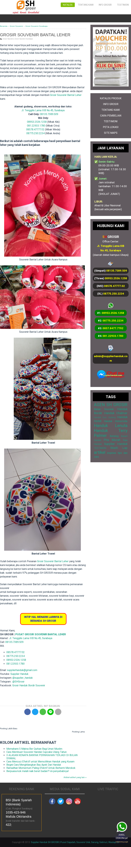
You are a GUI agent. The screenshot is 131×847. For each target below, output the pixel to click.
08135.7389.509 (49, 114)
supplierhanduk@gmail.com (22, 670)
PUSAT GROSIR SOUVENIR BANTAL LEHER (40, 634)
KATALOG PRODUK (110, 98)
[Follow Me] (61, 803)
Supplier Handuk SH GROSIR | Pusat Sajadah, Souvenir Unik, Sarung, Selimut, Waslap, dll (75, 842)
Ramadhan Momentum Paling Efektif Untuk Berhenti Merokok (40, 767)
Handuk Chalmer (115, 413)
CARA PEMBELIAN (110, 115)
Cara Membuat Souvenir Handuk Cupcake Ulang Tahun (36, 751)
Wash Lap (118, 448)
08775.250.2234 (35, 133)
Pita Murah (112, 440)
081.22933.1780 (36, 125)
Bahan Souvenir (104, 409)
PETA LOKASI (111, 127)
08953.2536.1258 (37, 121)
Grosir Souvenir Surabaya (24, 39)
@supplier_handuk (22, 677)
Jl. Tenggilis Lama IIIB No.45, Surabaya (43, 110)
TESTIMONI (111, 121)
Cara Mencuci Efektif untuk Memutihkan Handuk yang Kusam (40, 761)
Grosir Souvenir (8, 39)
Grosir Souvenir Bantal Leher (65, 95)
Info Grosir (105, 5)
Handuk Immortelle (115, 421)
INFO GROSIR (110, 104)
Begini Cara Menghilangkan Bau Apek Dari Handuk (33, 764)
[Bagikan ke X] (35, 712)
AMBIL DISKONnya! (121, 838)
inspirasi (111, 452)
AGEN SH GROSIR (110, 404)
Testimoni (123, 5)
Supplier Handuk (19, 673)
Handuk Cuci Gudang (105, 417)
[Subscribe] (77, 803)
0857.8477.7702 (113, 328)
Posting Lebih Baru (8, 728)
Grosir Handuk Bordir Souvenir (28, 685)
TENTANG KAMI (110, 109)
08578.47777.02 (35, 129)
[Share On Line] (50, 712)
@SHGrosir (18, 681)
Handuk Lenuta (110, 425)
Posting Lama (78, 732)
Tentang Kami (85, 5)
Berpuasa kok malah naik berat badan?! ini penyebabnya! (37, 771)
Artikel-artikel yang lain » (75, 777)
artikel (99, 452)
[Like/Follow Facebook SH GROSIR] (52, 803)
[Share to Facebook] (27, 712)
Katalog (68, 5)
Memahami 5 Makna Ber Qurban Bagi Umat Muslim (34, 748)
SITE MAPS (110, 132)
